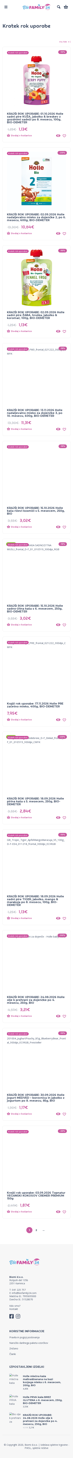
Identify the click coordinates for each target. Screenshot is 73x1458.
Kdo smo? (14, 1305)
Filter (63, 42)
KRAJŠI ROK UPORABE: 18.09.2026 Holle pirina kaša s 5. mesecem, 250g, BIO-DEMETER (35, 801)
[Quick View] (58, 135)
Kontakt (13, 1309)
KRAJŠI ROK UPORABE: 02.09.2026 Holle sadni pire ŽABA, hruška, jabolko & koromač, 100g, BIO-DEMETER (36, 315)
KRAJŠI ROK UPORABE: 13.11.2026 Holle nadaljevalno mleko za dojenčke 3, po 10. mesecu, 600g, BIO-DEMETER (34, 413)
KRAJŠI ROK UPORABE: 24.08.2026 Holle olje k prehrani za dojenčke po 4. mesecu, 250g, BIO (36, 1000)
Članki (12, 1354)
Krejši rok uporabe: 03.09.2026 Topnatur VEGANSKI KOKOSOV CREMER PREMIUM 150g (36, 1195)
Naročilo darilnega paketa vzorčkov (28, 1342)
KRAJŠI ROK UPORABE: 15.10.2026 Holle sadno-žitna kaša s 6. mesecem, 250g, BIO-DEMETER (35, 608)
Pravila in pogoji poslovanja (24, 1337)
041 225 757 (19, 1289)
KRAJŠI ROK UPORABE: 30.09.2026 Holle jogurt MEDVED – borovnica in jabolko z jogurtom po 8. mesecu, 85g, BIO (36, 1097)
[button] (6, 7)
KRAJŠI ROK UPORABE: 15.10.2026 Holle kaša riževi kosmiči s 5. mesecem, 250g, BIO (36, 510)
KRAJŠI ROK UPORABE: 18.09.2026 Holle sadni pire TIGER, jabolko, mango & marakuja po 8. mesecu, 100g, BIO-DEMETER (35, 901)
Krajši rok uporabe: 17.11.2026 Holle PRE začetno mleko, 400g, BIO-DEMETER (35, 705)
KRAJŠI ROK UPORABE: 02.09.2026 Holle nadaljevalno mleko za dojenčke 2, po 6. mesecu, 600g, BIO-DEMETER (36, 217)
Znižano (13, 1348)
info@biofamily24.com (24, 1293)
